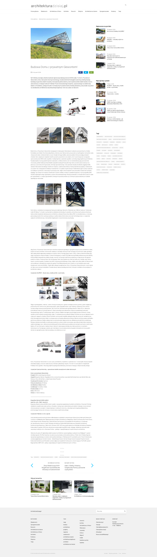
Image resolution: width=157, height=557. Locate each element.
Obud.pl (98, 525)
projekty (36, 457)
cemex (112, 161)
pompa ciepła (117, 167)
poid (98, 164)
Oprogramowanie (104, 11)
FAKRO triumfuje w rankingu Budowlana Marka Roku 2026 (114, 103)
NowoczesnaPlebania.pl (102, 534)
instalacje (104, 144)
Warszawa (104, 164)
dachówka (117, 150)
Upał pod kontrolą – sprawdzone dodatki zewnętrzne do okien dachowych (56, 369)
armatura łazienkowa (102, 172)
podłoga (109, 167)
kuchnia (104, 150)
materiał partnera (64, 457)
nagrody (106, 142)
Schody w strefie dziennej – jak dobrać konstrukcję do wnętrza (115, 120)
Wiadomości (44, 11)
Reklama (118, 525)
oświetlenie (105, 169)
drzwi (98, 144)
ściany (98, 150)
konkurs (112, 142)
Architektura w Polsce (55, 11)
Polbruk (103, 156)
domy (56, 457)
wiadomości (100, 136)
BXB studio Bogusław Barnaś (78, 457)
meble (103, 158)
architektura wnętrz (119, 136)
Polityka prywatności (117, 524)
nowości (118, 142)
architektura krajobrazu (103, 147)
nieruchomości (120, 161)
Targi (119, 11)
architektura (108, 136)
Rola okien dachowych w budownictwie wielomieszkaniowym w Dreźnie (116, 57)
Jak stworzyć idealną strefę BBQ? (115, 31)
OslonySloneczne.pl (101, 529)
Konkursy (113, 11)
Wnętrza (80, 11)
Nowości (73, 11)
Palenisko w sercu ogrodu (43, 414)
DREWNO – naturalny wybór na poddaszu (115, 40)
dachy (121, 147)
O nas (113, 525)
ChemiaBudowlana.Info (102, 527)
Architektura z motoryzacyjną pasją (84, 496)
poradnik (113, 153)
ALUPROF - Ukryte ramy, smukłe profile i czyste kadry (50, 273)
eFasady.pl (98, 532)
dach (124, 142)
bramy (120, 158)
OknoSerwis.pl (99, 522)
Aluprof (110, 150)
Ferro (98, 158)
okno (110, 139)
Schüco (123, 164)
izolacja (107, 153)
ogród (111, 144)
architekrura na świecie (103, 161)
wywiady (115, 158)
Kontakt (114, 522)
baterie (109, 158)
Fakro (109, 156)
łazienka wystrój (117, 156)
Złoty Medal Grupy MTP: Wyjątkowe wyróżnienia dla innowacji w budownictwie (51, 467)
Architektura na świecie (91, 11)
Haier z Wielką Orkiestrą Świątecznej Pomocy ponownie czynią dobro (75, 467)
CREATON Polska (101, 167)
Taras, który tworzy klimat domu (39, 496)
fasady (110, 164)
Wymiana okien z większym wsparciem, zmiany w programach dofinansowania (61, 497)
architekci (115, 147)
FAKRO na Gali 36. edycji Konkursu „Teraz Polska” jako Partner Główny (116, 111)
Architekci (66, 11)
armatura (116, 164)
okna (98, 156)
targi (116, 144)
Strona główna (34, 11)
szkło (98, 169)
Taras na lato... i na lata (113, 94)
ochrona (112, 169)
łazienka (120, 153)
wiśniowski (99, 153)
